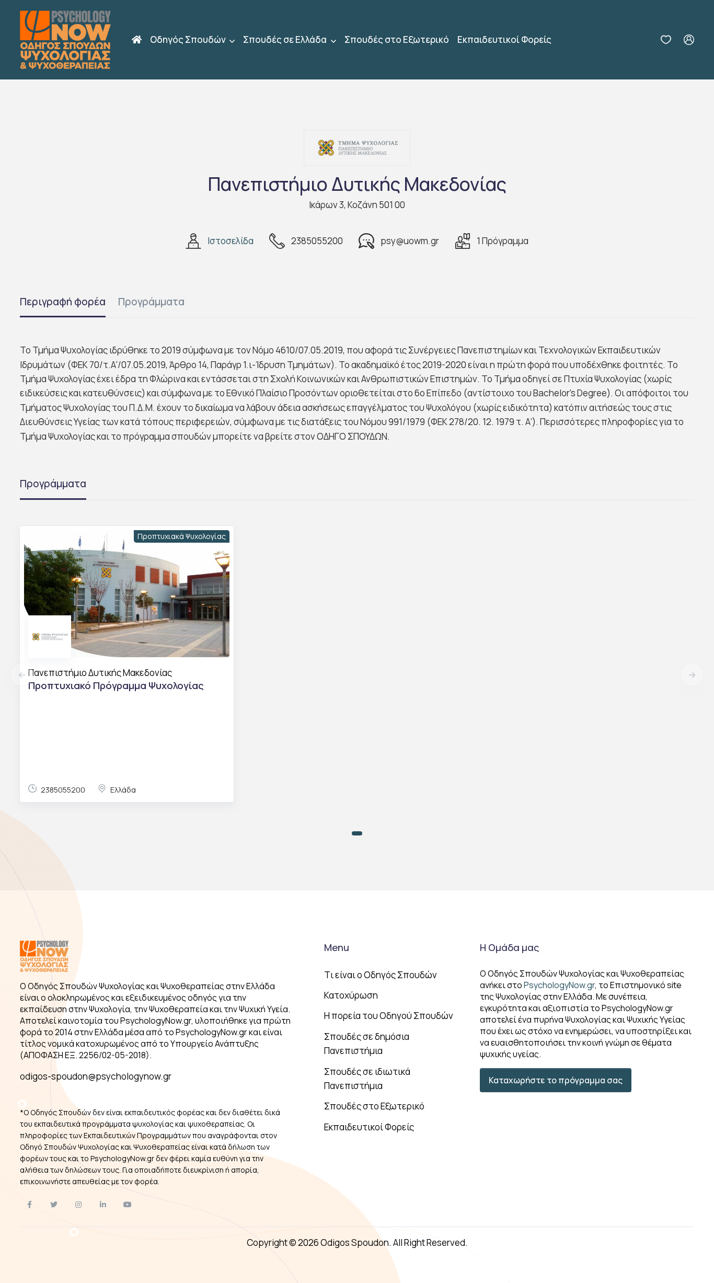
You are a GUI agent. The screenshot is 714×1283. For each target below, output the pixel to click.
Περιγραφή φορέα (63, 301)
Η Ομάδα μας (509, 947)
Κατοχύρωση (351, 995)
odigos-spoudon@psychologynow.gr (95, 1076)
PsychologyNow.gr (559, 985)
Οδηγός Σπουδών (188, 39)
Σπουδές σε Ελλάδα (285, 39)
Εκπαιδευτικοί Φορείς (504, 39)
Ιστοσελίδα (231, 241)
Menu (336, 947)
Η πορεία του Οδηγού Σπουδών (388, 1016)
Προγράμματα (151, 301)
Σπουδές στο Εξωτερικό (396, 39)
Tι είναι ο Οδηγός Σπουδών (380, 975)
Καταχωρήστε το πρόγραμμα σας (556, 1080)
